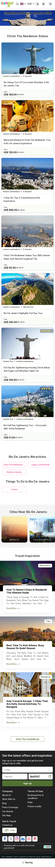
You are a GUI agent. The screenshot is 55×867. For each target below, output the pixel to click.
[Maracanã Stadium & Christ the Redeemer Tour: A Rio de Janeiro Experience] (27, 116)
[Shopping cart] (43, 4)
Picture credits (35, 806)
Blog (4, 803)
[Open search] (17, 3)
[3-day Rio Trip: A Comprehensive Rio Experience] (27, 173)
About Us (6, 795)
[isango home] (6, 4)
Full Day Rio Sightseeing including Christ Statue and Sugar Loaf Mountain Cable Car (27, 369)
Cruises (14, 489)
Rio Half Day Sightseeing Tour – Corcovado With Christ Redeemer (25, 427)
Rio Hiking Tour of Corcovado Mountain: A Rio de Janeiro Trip (26, 84)
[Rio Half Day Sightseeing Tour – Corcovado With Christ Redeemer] (27, 401)
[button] (51, 529)
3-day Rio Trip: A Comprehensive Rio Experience (22, 199)
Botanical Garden (14, 472)
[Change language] (23, 4)
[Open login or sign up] (37, 4)
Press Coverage (10, 807)
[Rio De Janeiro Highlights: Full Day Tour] (27, 289)
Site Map (6, 815)
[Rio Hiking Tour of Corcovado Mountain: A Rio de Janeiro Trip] (27, 58)
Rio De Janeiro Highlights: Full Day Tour (23, 313)
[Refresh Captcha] (50, 777)
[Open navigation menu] (50, 4)
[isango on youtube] (29, 839)
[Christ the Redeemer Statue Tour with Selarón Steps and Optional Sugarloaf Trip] (27, 231)
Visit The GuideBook (27, 739)
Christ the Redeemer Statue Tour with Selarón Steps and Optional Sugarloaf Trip (27, 257)
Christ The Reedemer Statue (27, 36)
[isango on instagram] (17, 839)
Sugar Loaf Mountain (41, 465)
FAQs (30, 802)
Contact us (7, 825)
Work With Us (8, 799)
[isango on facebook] (4, 839)
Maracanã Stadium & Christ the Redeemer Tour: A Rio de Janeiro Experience (27, 141)
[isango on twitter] (10, 839)
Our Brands (7, 811)
